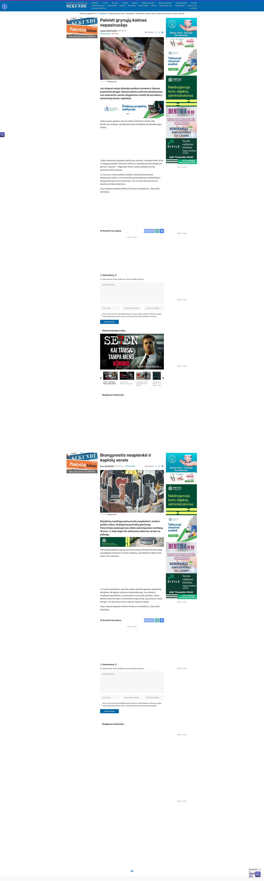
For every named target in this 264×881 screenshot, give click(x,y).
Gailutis (159, 13)
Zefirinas (181, 13)
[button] (159, 32)
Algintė (147, 13)
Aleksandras (140, 13)
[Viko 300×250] (181, 62)
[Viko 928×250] (132, 109)
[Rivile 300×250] (181, 151)
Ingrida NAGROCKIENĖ (108, 31)
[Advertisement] (134, 253)
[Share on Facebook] (156, 32)
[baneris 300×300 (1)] (181, 91)
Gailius (153, 13)
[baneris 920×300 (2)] (132, 542)
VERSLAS (114, 34)
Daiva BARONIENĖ (107, 466)
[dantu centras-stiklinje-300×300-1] (181, 33)
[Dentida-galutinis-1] (181, 122)
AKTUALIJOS (105, 34)
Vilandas (174, 13)
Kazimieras (167, 13)
